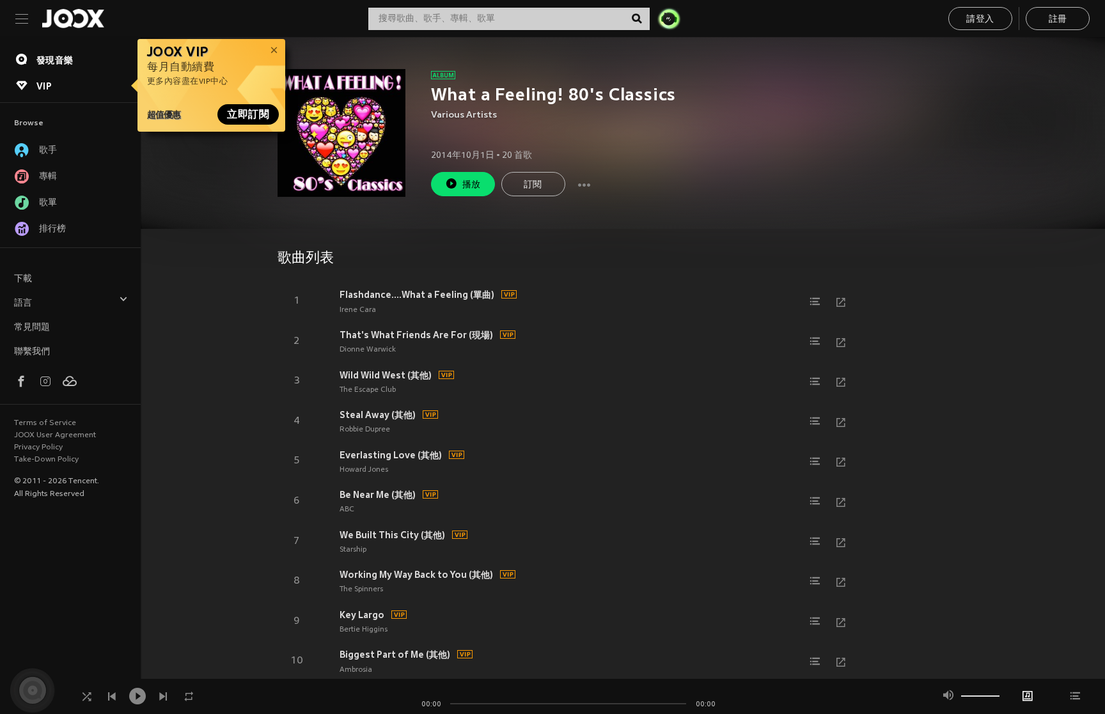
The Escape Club (368, 390)
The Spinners (361, 589)
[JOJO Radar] (669, 18)
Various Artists (464, 115)
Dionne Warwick (368, 349)
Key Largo (362, 615)
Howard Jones (364, 470)
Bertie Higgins (364, 629)
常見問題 (32, 327)
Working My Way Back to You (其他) (416, 575)
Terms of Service (45, 423)
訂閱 (533, 185)
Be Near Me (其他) (378, 495)
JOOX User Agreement (55, 435)
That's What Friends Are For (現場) (416, 335)
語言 (23, 303)
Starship (353, 550)
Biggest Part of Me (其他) (395, 654)
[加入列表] (815, 301)
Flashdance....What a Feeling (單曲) (417, 295)
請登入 (980, 19)
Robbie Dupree (365, 429)
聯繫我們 (32, 352)
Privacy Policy (38, 447)
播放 (471, 185)
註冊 (1058, 19)
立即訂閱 (248, 114)
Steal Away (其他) (378, 415)
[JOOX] (73, 18)
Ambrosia (356, 670)
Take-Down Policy (46, 459)
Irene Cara (358, 310)
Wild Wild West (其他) (386, 375)
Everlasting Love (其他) (391, 455)
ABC (347, 509)
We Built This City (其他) (392, 535)
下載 (23, 279)
